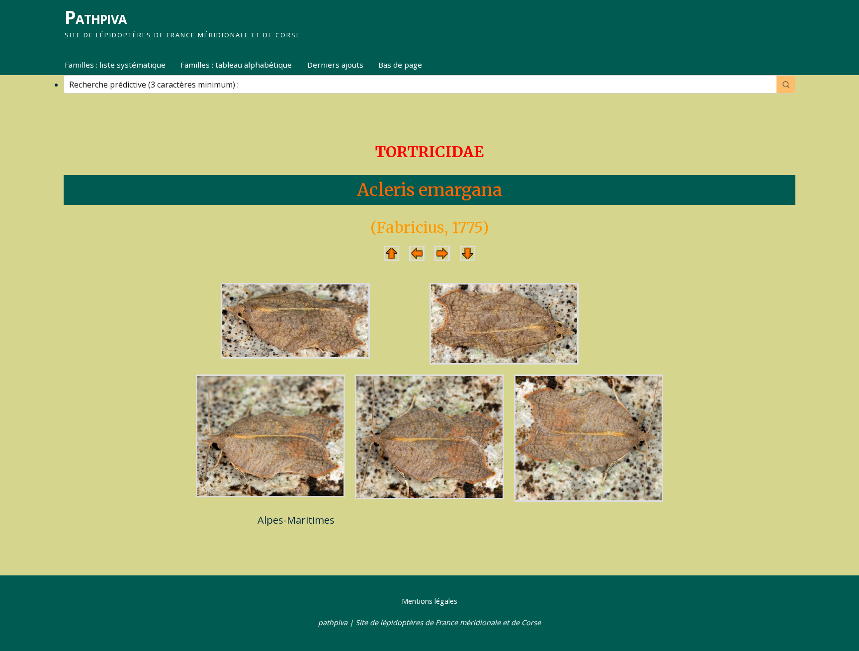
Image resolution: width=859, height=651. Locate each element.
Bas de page (400, 65)
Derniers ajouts (335, 65)
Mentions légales (429, 601)
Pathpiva (95, 17)
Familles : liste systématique (115, 65)
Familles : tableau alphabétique (236, 65)
